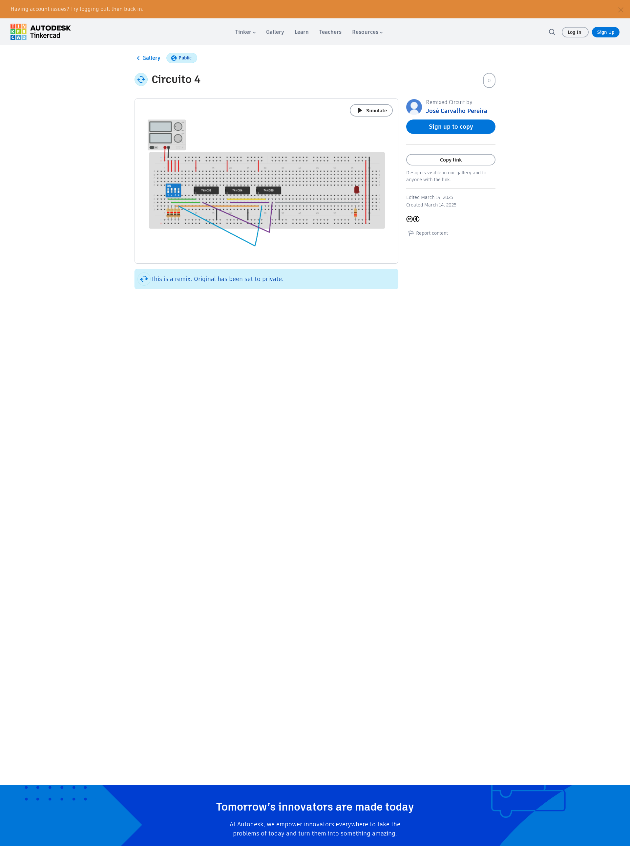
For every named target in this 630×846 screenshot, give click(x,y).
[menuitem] (245, 32)
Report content (432, 233)
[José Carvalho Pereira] (414, 106)
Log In (575, 32)
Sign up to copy (451, 126)
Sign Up (605, 32)
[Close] (621, 9)
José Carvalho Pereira (456, 111)
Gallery (151, 58)
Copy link (451, 159)
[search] (552, 32)
